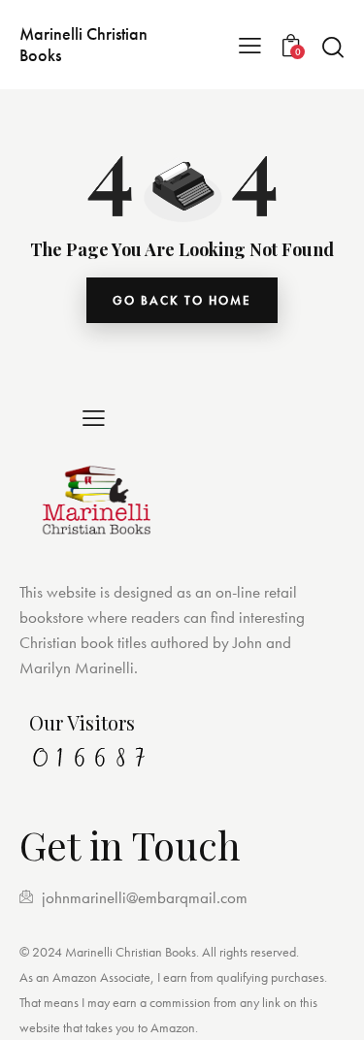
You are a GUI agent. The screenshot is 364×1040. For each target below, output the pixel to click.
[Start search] (332, 46)
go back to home (182, 300)
